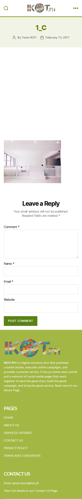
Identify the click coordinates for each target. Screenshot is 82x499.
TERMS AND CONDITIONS (22, 455)
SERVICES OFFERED (18, 432)
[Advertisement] (41, 90)
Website (9, 299)
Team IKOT (29, 37)
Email (8, 281)
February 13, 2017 (57, 37)
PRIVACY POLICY (16, 448)
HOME (8, 417)
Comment (12, 227)
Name (9, 263)
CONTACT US (13, 440)
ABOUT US (11, 425)
